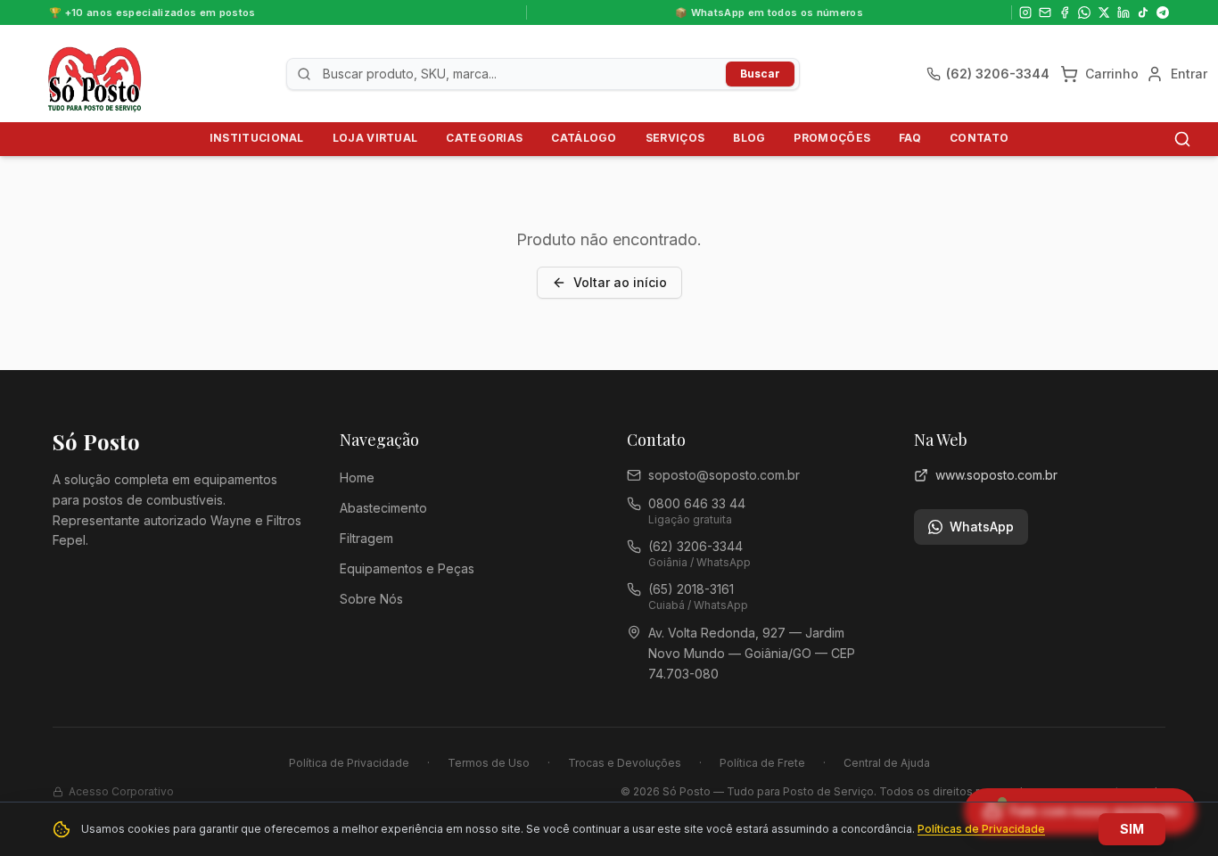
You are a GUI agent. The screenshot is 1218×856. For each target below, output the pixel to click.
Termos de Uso (489, 763)
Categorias (484, 137)
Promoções (832, 137)
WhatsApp (982, 526)
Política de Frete (762, 763)
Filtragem (366, 538)
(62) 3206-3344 (695, 546)
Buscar (760, 73)
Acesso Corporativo (121, 791)
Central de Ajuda (887, 763)
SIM (1132, 828)
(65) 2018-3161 (691, 589)
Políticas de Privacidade (981, 828)
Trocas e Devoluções (624, 763)
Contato (979, 137)
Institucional (257, 137)
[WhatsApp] (1084, 12)
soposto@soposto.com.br (724, 474)
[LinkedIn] (1123, 12)
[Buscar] (1182, 139)
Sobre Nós (371, 598)
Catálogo (583, 137)
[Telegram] (1162, 12)
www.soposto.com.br (996, 474)
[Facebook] (1064, 12)
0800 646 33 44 (696, 503)
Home (357, 477)
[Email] (1045, 12)
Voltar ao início (620, 282)
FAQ (910, 137)
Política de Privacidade (349, 763)
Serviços (675, 137)
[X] (1104, 12)
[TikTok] (1143, 12)
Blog (749, 137)
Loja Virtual (375, 137)
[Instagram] (1025, 12)
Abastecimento (383, 507)
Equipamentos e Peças (407, 568)
